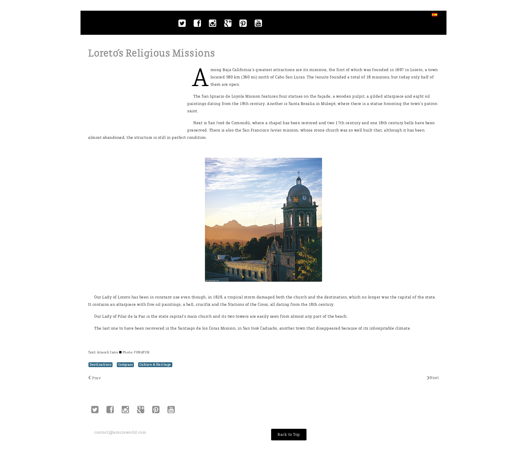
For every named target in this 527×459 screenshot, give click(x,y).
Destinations (100, 365)
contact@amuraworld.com (120, 432)
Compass (125, 365)
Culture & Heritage (155, 365)
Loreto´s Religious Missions (151, 53)
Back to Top (289, 434)
